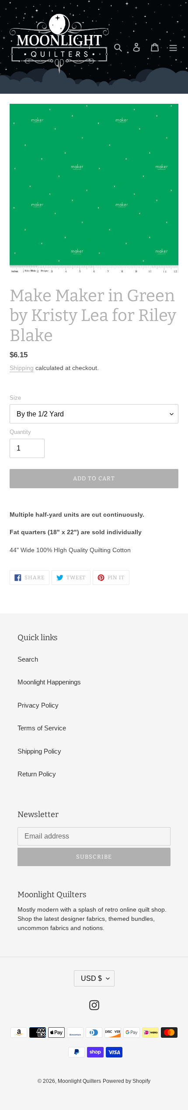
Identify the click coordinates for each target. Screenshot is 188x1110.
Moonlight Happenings (49, 682)
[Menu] (173, 47)
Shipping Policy (39, 751)
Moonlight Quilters (79, 1081)
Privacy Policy (38, 705)
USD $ (91, 978)
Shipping (22, 367)
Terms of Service (41, 728)
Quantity (20, 432)
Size (15, 398)
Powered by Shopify (126, 1081)
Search (27, 659)
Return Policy (36, 774)
